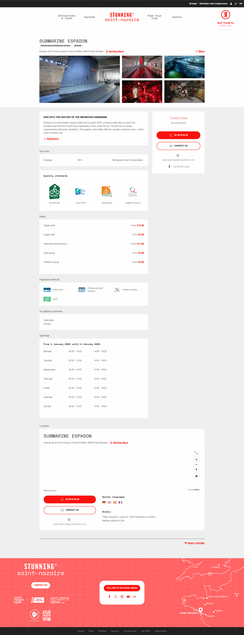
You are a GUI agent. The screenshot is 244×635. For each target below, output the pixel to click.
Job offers (145, 631)
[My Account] (231, 3)
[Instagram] (122, 597)
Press (91, 631)
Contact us (40, 585)
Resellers (102, 631)
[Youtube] (128, 597)
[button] (236, 4)
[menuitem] (67, 17)
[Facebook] (109, 597)
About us (115, 631)
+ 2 (184, 91)
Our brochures (130, 631)
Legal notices (161, 631)
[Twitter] (116, 597)
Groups (80, 631)
